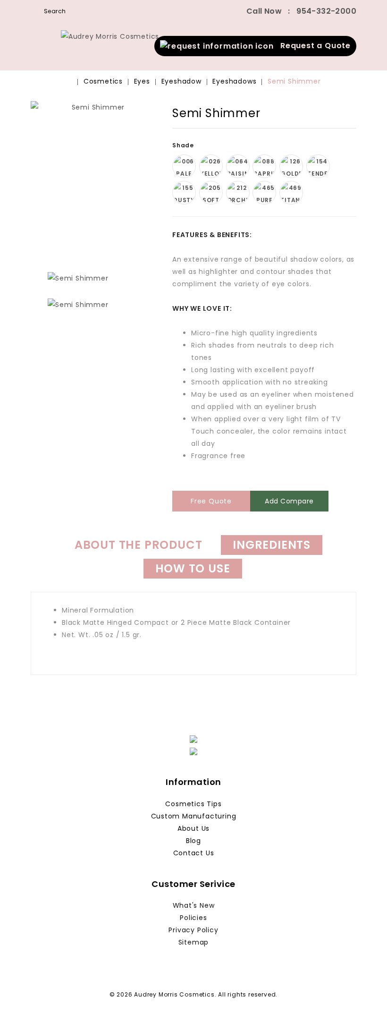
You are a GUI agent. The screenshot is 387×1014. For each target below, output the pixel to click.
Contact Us (193, 853)
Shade (184, 145)
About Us (193, 828)
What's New (194, 905)
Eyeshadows (234, 81)
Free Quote (211, 501)
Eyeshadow (181, 81)
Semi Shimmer (294, 81)
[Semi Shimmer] (78, 278)
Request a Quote (312, 45)
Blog (193, 840)
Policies (193, 917)
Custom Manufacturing (193, 816)
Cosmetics (103, 81)
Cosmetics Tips (193, 804)
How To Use (192, 568)
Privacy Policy (193, 930)
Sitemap (193, 942)
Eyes (142, 81)
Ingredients (272, 545)
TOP (366, 993)
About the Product (138, 545)
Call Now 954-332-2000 (301, 11)
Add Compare (289, 501)
